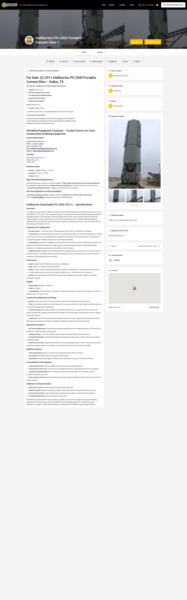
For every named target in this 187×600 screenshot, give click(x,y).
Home (104, 5)
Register (151, 5)
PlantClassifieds (38, 197)
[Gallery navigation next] (136, 205)
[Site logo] (10, 5)
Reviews (101, 52)
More (132, 5)
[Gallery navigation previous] (133, 205)
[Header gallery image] (31, 24)
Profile (84, 52)
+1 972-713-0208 (37, 144)
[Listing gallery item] (116, 196)
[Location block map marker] (134, 288)
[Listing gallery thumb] (134, 154)
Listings (122, 5)
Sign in (144, 5)
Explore (111, 5)
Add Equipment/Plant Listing (174, 5)
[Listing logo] (29, 40)
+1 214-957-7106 (36, 146)
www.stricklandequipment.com (43, 151)
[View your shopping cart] (157, 5)
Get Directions (154, 307)
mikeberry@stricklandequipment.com (44, 148)
